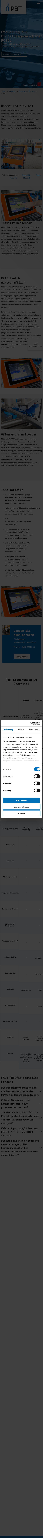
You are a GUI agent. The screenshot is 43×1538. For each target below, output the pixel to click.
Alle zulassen (21, 800)
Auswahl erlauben (21, 807)
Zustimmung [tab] (8, 730)
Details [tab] (21, 730)
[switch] (37, 776)
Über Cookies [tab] (34, 730)
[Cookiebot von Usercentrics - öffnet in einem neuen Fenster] (30, 723)
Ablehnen (21, 813)
